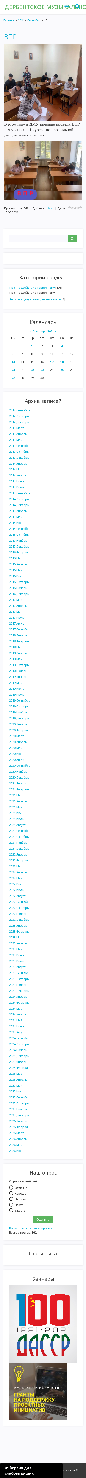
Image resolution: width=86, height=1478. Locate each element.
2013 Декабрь (19, 457)
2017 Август (17, 623)
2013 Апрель (18, 434)
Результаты (18, 1228)
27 (13, 378)
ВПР (10, 36)
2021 (21, 20)
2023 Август (17, 967)
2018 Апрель (18, 653)
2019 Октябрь (19, 706)
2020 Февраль (19, 730)
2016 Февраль (19, 552)
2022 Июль (16, 890)
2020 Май (15, 748)
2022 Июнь (17, 884)
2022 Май (15, 878)
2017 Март (16, 600)
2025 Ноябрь (18, 1109)
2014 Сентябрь (20, 493)
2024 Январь (18, 997)
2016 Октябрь (19, 582)
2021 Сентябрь (20, 831)
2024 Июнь (17, 1026)
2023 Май (15, 949)
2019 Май (15, 683)
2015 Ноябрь (18, 540)
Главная (9, 20)
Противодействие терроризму (32, 287)
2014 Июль (16, 487)
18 (62, 362)
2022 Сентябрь (20, 902)
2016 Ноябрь (18, 588)
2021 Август (17, 825)
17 (51, 362)
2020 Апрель (18, 742)
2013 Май (15, 440)
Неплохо (21, 1199)
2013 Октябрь (19, 452)
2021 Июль (16, 819)
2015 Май (15, 517)
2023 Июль (16, 961)
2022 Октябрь (19, 908)
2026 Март (16, 1133)
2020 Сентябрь (20, 765)
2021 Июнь (17, 813)
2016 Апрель (18, 564)
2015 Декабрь (19, 546)
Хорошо (20, 1193)
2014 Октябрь (19, 499)
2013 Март (16, 428)
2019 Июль (16, 694)
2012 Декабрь (19, 422)
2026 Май (15, 1145)
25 (62, 370)
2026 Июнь (17, 1151)
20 (13, 370)
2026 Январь (18, 1121)
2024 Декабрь (19, 1056)
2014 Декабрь (19, 505)
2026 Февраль (19, 1127)
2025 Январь (18, 1062)
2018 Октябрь (19, 665)
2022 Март (16, 866)
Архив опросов (41, 1228)
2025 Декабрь (19, 1115)
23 (42, 370)
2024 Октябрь (19, 1044)
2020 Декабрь (19, 777)
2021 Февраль (19, 789)
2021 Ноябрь (18, 843)
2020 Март (16, 736)
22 (32, 370)
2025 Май (15, 1085)
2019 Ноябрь (18, 712)
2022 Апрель (18, 872)
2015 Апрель (18, 511)
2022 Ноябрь (18, 914)
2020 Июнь (17, 754)
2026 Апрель (18, 1139)
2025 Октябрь (19, 1103)
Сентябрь (34, 20)
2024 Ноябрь (18, 1050)
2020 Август (17, 760)
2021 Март (16, 795)
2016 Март (16, 558)
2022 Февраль (19, 860)
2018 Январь (18, 635)
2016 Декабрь (19, 594)
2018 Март (16, 647)
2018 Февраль (19, 641)
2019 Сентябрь (20, 700)
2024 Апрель (18, 1014)
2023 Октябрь (19, 979)
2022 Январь (18, 854)
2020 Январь (18, 724)
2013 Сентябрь (20, 446)
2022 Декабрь (19, 920)
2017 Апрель (18, 606)
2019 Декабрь (19, 718)
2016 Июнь (17, 576)
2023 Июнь (17, 955)
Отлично (21, 1187)
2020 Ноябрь (18, 771)
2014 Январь (18, 463)
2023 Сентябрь (20, 973)
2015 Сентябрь (20, 529)
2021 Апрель (18, 801)
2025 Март (16, 1074)
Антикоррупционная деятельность (35, 299)
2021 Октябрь (19, 837)
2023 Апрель (18, 943)
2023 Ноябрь (18, 985)
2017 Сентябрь (20, 629)
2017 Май (15, 611)
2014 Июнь (17, 481)
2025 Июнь (17, 1091)
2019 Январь (18, 677)
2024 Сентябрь (20, 1038)
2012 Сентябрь (20, 410)
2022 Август (17, 896)
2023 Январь (18, 925)
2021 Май (15, 807)
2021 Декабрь (19, 848)
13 (13, 362)
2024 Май (15, 1020)
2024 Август (17, 1032)
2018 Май (15, 659)
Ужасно (20, 1210)
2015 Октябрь (19, 534)
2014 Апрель (18, 475)
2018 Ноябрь (18, 671)
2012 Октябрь (19, 416)
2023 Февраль (19, 931)
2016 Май (15, 570)
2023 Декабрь (19, 991)
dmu (50, 208)
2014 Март (16, 469)
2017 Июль (16, 617)
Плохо (19, 1205)
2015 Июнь (17, 523)
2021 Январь (18, 783)
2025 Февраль (19, 1068)
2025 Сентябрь (20, 1097)
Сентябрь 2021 (43, 331)
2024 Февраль (19, 1002)
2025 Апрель (18, 1079)
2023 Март (16, 937)
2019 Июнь (17, 688)
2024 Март (16, 1008)
